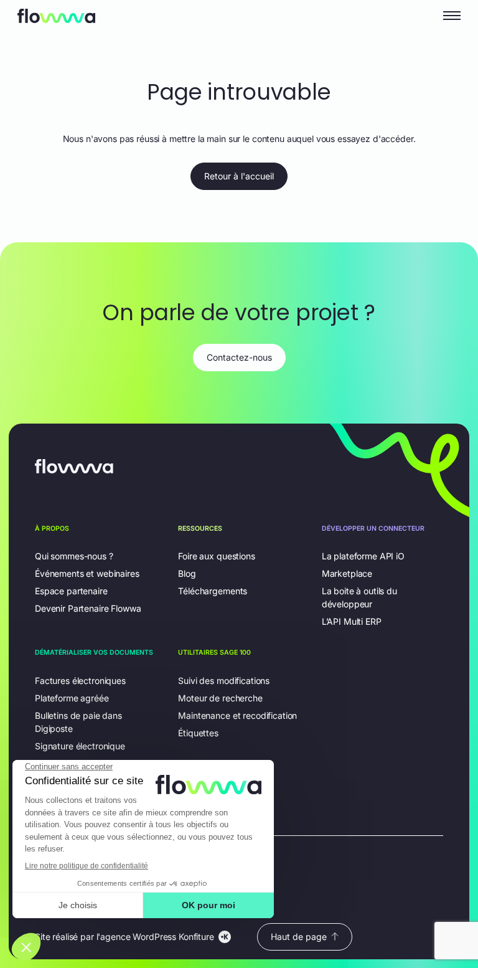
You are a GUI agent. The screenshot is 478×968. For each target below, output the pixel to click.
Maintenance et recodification (237, 715)
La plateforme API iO (363, 556)
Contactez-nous (239, 357)
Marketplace (347, 573)
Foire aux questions (216, 556)
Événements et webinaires (87, 573)
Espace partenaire (71, 591)
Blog (186, 573)
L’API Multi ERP (352, 621)
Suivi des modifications (223, 680)
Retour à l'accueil (239, 176)
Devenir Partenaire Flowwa (88, 608)
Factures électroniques (80, 680)
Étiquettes (198, 733)
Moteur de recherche (220, 698)
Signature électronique (80, 746)
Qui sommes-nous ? (74, 556)
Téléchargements (212, 591)
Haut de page (299, 936)
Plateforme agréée (72, 698)
